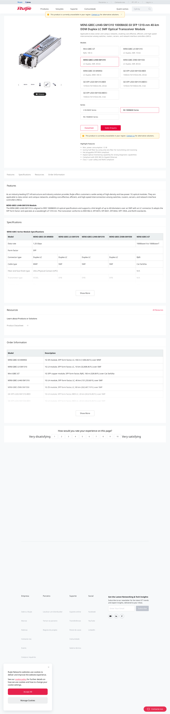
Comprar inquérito (28, 657)
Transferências (75, 621)
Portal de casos (75, 630)
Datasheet (89, 128)
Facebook (92, 612)
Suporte (73, 9)
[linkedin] (116, 616)
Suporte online (75, 612)
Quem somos (122, 9)
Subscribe (142, 608)
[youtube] (110, 616)
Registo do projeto (50, 630)
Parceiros (102, 2)
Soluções (59, 9)
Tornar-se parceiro (50, 621)
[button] (18, 84)
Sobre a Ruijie (26, 612)
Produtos (44, 9)
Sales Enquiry (111, 128)
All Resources (158, 310)
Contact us (95, 14)
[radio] (54, 436)
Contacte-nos (120, 2)
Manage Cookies (27, 700)
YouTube (91, 621)
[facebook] (122, 616)
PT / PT (134, 2)
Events (23, 648)
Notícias (24, 630)
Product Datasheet (15, 325)
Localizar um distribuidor (52, 612)
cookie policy (20, 679)
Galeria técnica (75, 648)
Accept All (28, 692)
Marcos (24, 621)
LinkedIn (91, 630)
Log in (148, 2)
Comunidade (90, 9)
